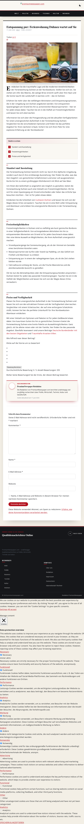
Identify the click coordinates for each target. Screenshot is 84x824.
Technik (46, 13)
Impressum (50, 577)
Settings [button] (3, 609)
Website (12, 484)
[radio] (43, 348)
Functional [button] (4, 783)
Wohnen (66, 13)
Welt (17, 13)
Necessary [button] (4, 652)
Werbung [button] (4, 713)
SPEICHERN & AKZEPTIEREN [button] (12, 822)
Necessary (7, 655)
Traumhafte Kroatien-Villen (44, 333)
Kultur (56, 13)
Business (35, 13)
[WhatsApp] (42, 39)
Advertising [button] (5, 755)
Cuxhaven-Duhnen (43, 200)
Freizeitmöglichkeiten (18, 152)
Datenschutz (50, 581)
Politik (25, 13)
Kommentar (15, 425)
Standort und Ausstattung (20, 147)
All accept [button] (12, 609)
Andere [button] (3, 728)
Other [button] (2, 795)
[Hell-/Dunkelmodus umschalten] (80, 5)
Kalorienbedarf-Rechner (54, 585)
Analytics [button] (4, 697)
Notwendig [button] (5, 740)
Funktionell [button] (5, 667)
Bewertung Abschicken (14, 367)
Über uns (49, 568)
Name (12, 459)
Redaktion (49, 572)
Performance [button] (5, 682)
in (13, 37)
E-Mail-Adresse (16, 472)
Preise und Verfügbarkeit (20, 156)
